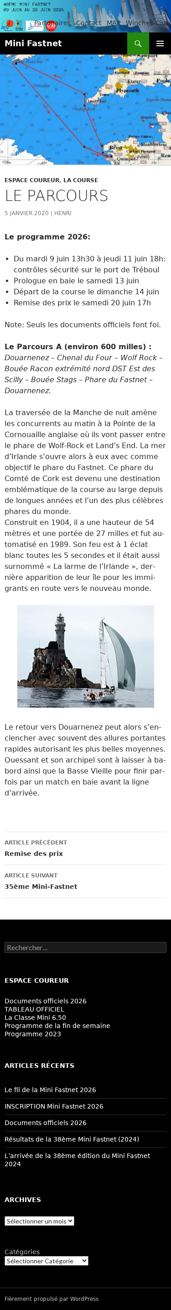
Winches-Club (148, 23)
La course (80, 180)
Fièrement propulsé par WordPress (51, 1299)
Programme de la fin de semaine (57, 1025)
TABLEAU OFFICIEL (34, 1009)
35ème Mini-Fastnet (41, 881)
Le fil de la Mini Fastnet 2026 (50, 1089)
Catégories (22, 1252)
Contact (88, 23)
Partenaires (52, 23)
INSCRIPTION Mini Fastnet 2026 (54, 1106)
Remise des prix (36, 848)
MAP (113, 23)
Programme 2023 (33, 1034)
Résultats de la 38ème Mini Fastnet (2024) (72, 1139)
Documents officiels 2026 (46, 1001)
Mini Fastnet (33, 43)
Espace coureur (32, 180)
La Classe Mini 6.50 (35, 1017)
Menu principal (160, 43)
